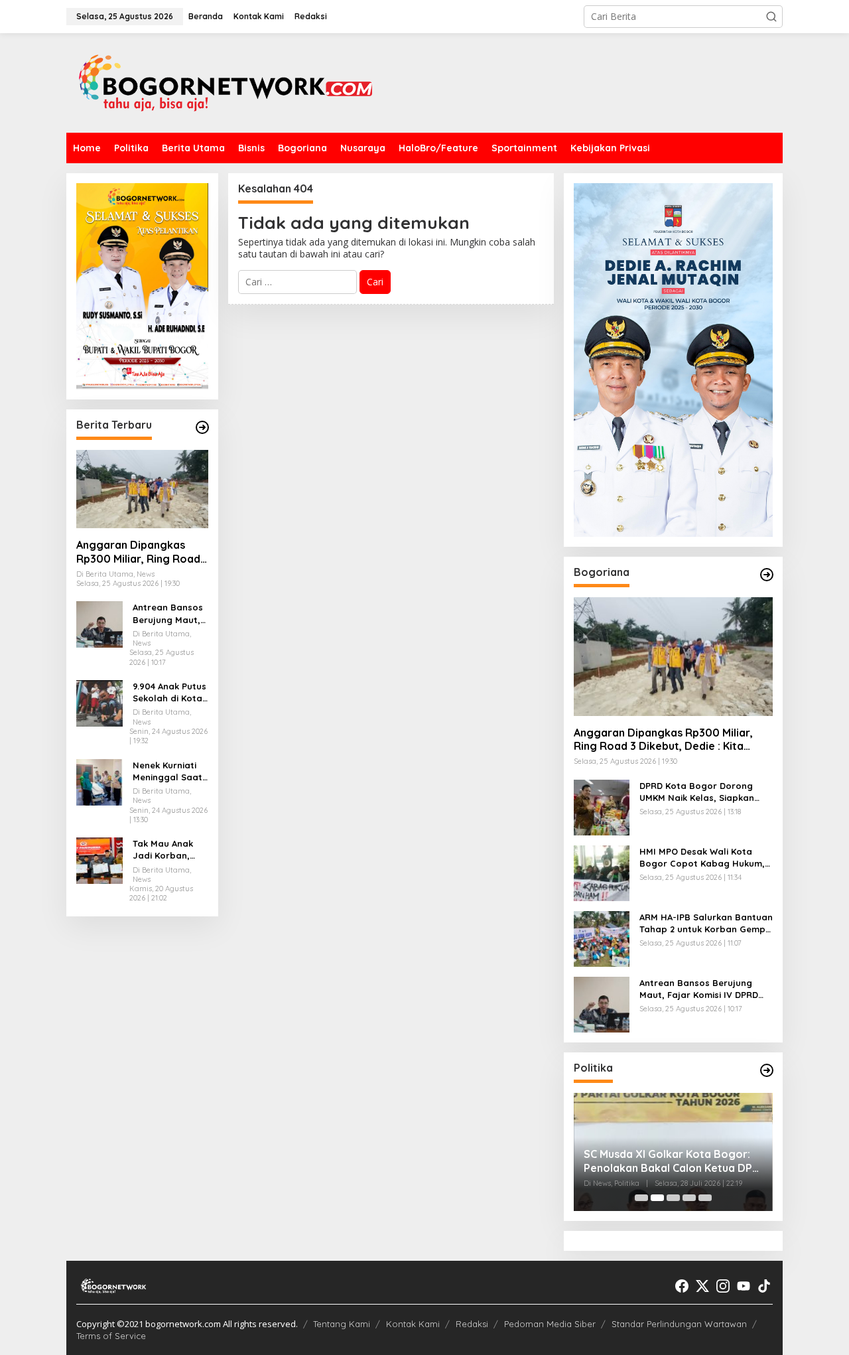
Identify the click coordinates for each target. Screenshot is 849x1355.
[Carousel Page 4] (689, 1197)
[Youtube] (743, 1286)
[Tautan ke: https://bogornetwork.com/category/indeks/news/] (767, 1070)
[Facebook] (681, 1286)
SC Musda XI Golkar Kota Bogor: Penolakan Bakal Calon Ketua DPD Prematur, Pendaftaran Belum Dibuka (672, 1161)
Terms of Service (111, 1335)
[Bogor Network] (225, 82)
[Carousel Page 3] (673, 1197)
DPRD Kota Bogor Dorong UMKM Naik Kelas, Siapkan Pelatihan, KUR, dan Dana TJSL (696, 792)
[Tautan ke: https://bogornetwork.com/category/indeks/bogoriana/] (767, 575)
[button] (771, 16)
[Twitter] (702, 1286)
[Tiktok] (764, 1286)
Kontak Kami (413, 1324)
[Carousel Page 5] (705, 1197)
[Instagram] (723, 1286)
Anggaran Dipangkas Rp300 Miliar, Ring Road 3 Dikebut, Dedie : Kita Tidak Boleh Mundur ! (138, 552)
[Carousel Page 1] (641, 1197)
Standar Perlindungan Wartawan (679, 1324)
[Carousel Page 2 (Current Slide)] (657, 1197)
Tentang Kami (341, 1324)
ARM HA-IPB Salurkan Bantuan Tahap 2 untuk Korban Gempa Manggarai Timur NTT (706, 923)
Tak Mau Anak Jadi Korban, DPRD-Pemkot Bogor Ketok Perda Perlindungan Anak (163, 849)
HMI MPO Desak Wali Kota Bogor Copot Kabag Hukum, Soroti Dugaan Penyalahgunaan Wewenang (702, 857)
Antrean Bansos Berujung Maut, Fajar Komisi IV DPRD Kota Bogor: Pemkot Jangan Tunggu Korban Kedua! (168, 613)
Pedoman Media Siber (550, 1324)
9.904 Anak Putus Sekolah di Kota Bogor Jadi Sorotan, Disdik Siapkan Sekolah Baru (169, 692)
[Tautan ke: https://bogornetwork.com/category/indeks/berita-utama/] (202, 427)
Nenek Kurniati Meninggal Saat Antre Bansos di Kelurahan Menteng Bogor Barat (167, 771)
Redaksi (472, 1324)
